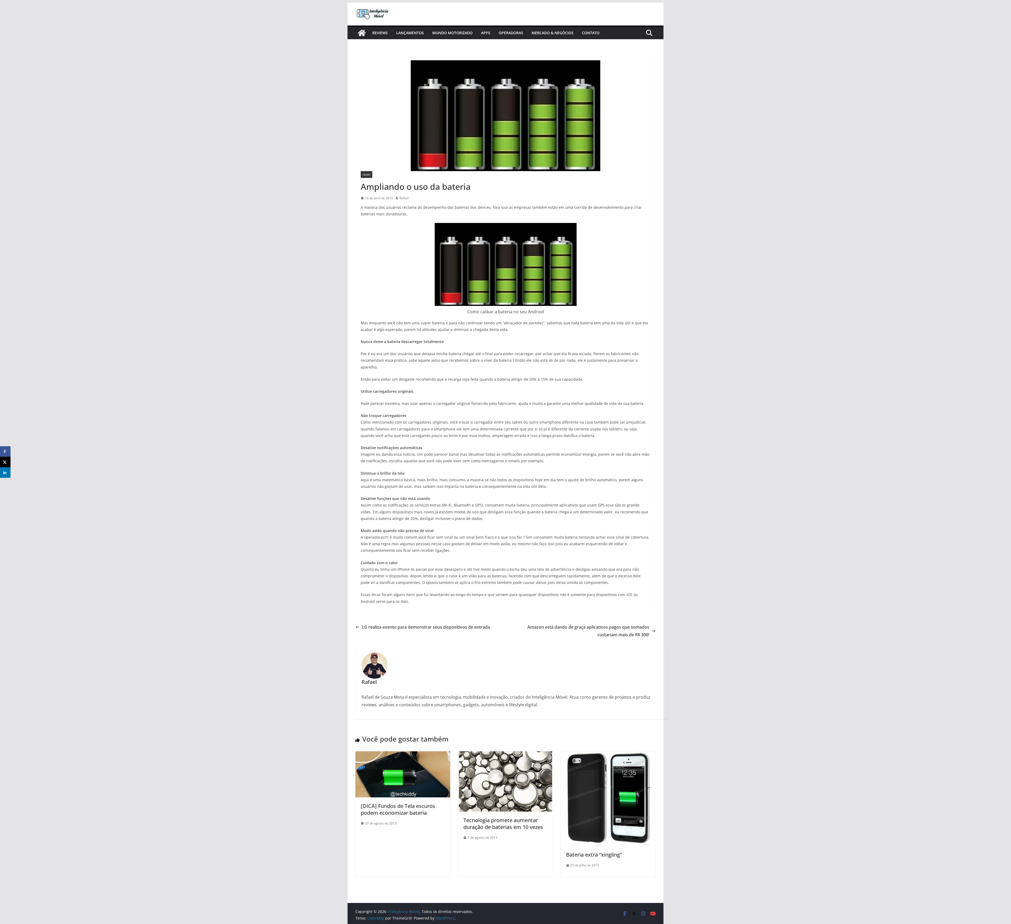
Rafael (404, 198)
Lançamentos (410, 32)
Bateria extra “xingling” (594, 854)
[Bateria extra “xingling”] (608, 755)
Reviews (380, 32)
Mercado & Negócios (552, 32)
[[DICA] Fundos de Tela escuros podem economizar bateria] (402, 755)
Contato (590, 32)
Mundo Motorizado (452, 32)
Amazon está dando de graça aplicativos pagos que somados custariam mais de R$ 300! (588, 631)
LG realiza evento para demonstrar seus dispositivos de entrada (426, 627)
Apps (485, 32)
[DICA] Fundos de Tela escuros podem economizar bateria (398, 809)
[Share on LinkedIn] (5, 472)
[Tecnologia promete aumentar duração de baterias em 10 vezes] (505, 755)
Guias (366, 174)
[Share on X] (5, 462)
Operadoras (511, 32)
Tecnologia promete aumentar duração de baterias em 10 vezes (503, 824)
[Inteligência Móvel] (361, 33)
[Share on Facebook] (5, 451)
